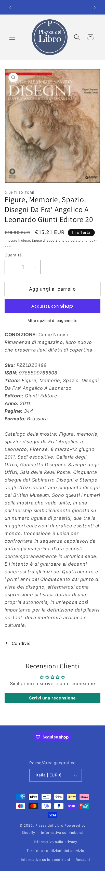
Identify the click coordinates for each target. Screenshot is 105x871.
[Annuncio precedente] (10, 7)
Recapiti (83, 859)
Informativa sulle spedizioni (45, 859)
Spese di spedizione (48, 240)
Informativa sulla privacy (55, 842)
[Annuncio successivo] (94, 7)
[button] (12, 37)
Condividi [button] (22, 643)
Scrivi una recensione (52, 697)
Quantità (13, 255)
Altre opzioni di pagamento (53, 320)
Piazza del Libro (49, 825)
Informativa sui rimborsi (62, 832)
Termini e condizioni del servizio (55, 851)
